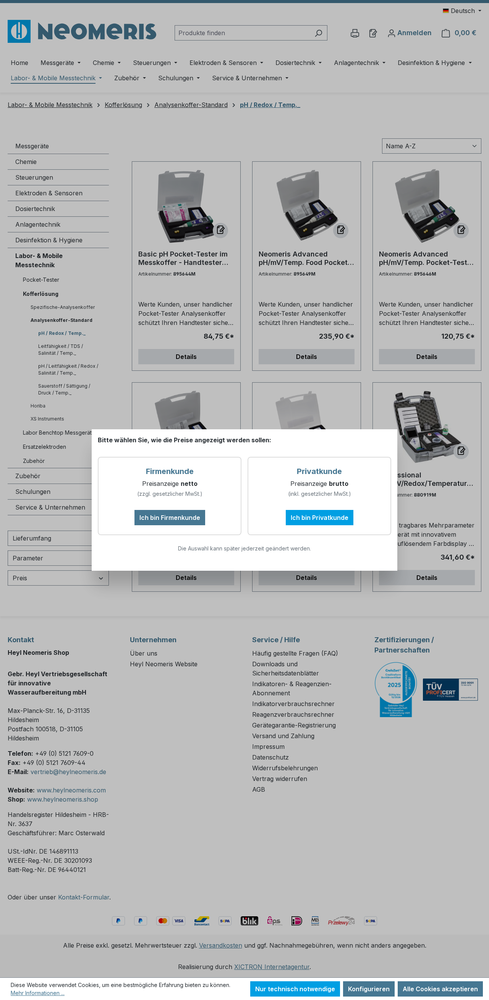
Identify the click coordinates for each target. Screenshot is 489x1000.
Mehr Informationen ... (38, 993)
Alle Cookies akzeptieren (440, 989)
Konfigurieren (369, 989)
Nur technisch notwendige (295, 989)
